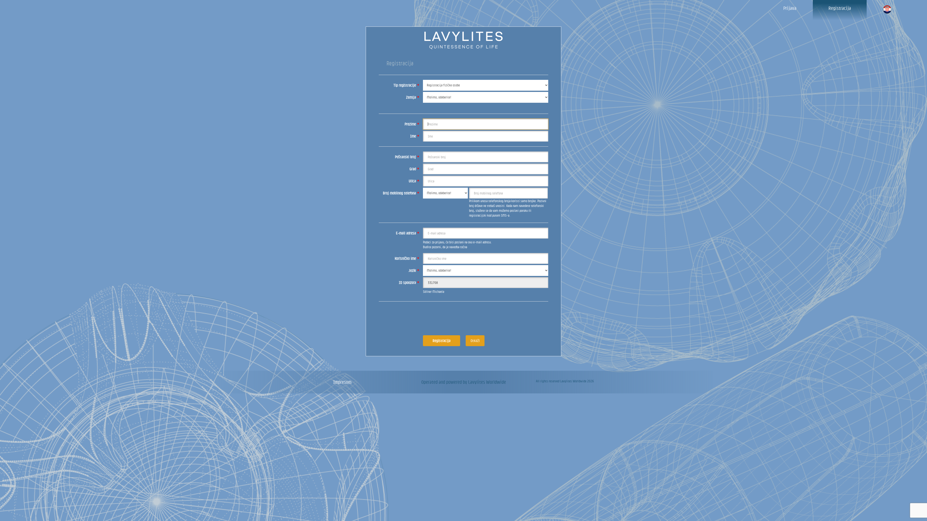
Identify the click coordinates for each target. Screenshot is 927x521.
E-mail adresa (407, 233)
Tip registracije (406, 85)
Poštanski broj (407, 157)
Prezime (412, 124)
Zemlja (412, 97)
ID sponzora (409, 282)
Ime (414, 136)
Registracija (840, 8)
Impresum (342, 381)
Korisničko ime (407, 258)
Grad (414, 169)
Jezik (414, 270)
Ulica (414, 181)
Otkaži (475, 341)
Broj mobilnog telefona (401, 193)
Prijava (789, 8)
